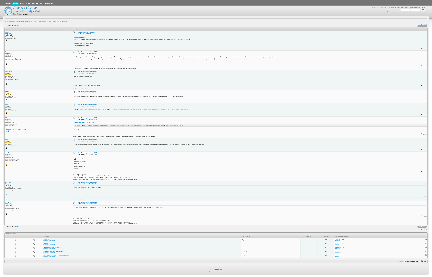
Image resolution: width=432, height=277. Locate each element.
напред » (425, 24)
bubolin (244, 256)
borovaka (8, 51)
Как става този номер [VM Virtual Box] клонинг (56, 255)
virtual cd (45, 243)
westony (244, 248)
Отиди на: (401, 261)
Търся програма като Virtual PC (52, 247)
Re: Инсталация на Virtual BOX (87, 51)
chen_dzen (8, 71)
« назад (420, 24)
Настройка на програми (49, 240)
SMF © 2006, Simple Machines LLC (221, 267)
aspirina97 (244, 252)
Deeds (7, 32)
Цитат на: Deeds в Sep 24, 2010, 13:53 (84, 122)
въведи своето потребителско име (402, 7)
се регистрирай (420, 7)
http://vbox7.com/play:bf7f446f (81, 88)
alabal (337, 244)
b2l (6, 118)
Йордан (244, 240)
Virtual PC (46, 239)
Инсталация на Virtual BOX (86, 32)
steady (7, 153)
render (243, 244)
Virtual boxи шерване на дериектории (53, 251)
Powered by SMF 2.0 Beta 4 (209, 267)
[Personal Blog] (8, 131)
